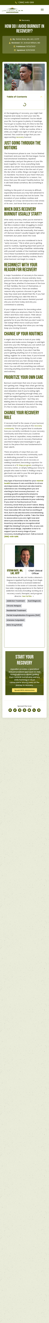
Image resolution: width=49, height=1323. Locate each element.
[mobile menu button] (42, 9)
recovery (20, 137)
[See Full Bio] (33, 596)
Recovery (26, 20)
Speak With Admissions (24, 690)
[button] (41, 97)
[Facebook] (15, 637)
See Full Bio (27, 596)
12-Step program (23, 465)
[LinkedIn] (34, 637)
